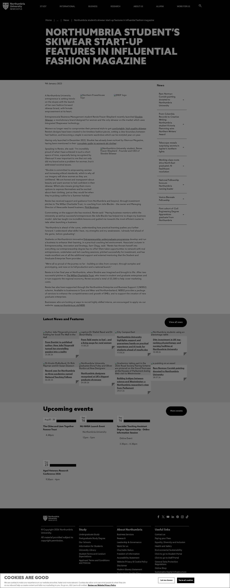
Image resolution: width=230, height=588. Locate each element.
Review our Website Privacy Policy (102, 585)
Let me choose (166, 580)
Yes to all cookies (185, 580)
